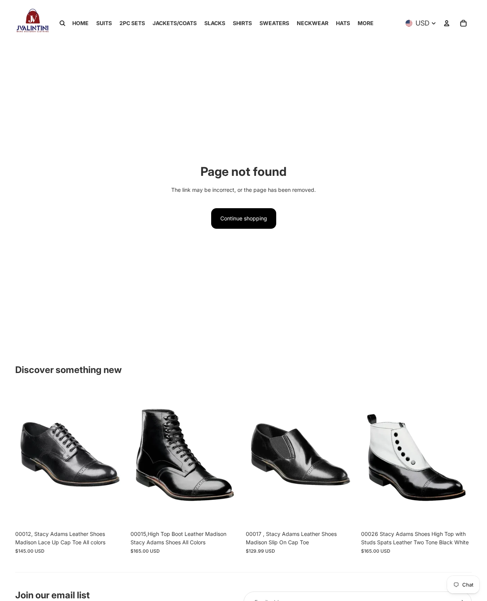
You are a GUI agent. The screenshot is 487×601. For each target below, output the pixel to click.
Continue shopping (243, 218)
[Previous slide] (26, 457)
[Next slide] (114, 457)
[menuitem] (366, 23)
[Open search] (62, 23)
